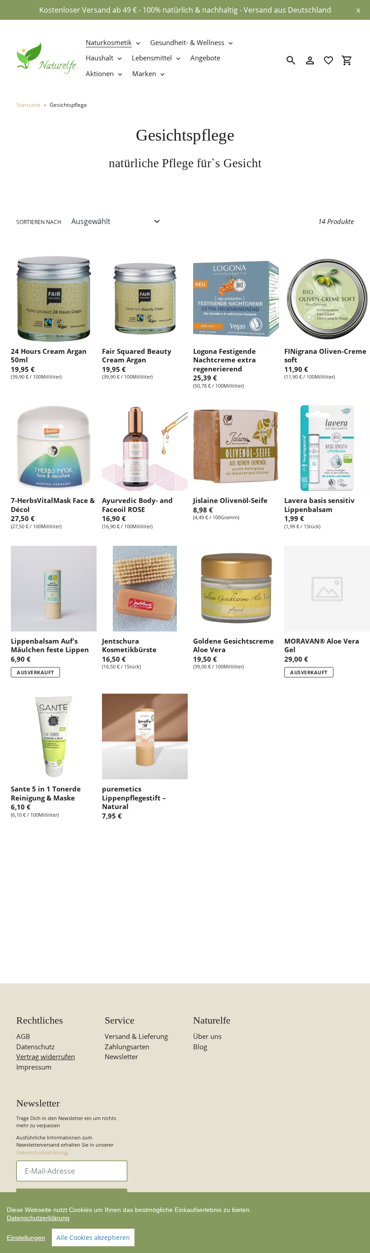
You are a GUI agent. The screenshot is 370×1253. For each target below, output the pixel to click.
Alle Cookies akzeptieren (93, 1237)
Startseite (28, 105)
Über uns (207, 1036)
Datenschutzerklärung (41, 1152)
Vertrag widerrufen (45, 1056)
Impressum (33, 1066)
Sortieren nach (38, 222)
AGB (23, 1036)
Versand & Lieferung (136, 1036)
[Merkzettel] (328, 60)
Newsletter (121, 1056)
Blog (200, 1046)
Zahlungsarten (127, 1046)
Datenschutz (35, 1046)
